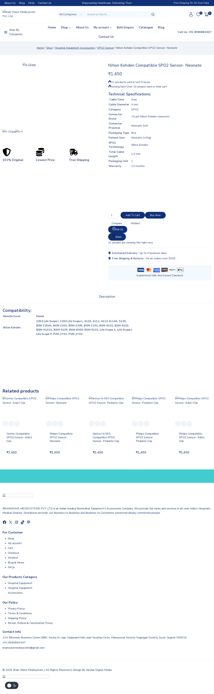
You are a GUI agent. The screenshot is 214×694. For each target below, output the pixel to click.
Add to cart (133, 215)
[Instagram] (17, 522)
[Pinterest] (29, 522)
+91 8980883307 (14, 642)
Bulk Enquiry (125, 27)
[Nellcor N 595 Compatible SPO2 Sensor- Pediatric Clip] (107, 408)
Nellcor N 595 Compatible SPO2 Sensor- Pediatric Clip (106, 437)
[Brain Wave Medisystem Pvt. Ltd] (19, 14)
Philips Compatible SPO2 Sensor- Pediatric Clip (147, 437)
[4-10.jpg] (73, 96)
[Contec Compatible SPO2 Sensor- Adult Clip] (21, 408)
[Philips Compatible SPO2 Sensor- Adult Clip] (193, 408)
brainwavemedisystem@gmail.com (24, 648)
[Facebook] (5, 522)
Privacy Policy (16, 609)
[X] (11, 522)
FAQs (31, 3)
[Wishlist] (5, 424)
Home (52, 27)
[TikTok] (23, 522)
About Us (10, 3)
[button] (21, 458)
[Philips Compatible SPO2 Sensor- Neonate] (64, 408)
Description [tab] (107, 296)
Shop (11, 538)
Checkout (13, 553)
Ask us (119, 229)
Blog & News (16, 562)
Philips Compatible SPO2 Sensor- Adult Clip (191, 437)
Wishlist (13, 558)
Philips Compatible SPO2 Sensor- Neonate (61, 437)
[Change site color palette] (11, 685)
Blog (22, 3)
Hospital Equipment (20, 583)
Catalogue (146, 27)
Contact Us (44, 3)
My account (15, 543)
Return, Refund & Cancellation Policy (30, 623)
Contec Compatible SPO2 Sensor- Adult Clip (19, 437)
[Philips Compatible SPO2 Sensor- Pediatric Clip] (150, 408)
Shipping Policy (17, 618)
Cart (10, 548)
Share (118, 237)
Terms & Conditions (20, 613)
